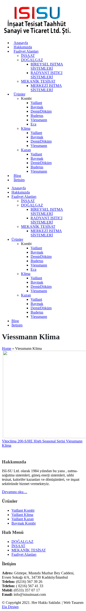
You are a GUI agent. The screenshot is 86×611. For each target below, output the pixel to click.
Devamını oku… (14, 492)
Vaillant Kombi (22, 510)
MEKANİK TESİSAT (38, 81)
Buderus (37, 116)
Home (6, 348)
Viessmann (39, 120)
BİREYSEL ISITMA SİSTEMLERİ (47, 66)
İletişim (19, 180)
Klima (25, 128)
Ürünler (19, 94)
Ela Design (10, 607)
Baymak (37, 107)
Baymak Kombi (23, 523)
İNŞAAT (28, 56)
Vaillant (36, 103)
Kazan (26, 150)
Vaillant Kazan (22, 519)
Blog (17, 176)
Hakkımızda (23, 47)
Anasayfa (21, 43)
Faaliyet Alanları (26, 51)
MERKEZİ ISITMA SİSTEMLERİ (46, 88)
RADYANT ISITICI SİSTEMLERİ (46, 75)
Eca (33, 124)
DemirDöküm (41, 111)
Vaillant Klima (22, 515)
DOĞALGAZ (32, 60)
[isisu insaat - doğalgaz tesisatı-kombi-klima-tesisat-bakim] (38, 35)
